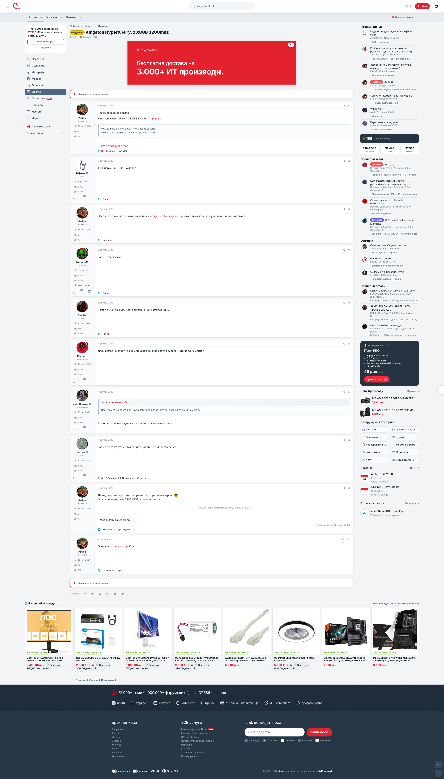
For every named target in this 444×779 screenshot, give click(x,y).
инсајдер (254, 740)
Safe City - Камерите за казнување (391, 95)
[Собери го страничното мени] (8, 6)
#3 (349, 209)
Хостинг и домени (382, 213)
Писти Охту (74, 430)
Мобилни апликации (383, 75)
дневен (290, 740)
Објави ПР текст (190, 737)
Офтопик (367, 240)
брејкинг (273, 740)
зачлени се (319, 732)
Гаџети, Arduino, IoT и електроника (391, 58)
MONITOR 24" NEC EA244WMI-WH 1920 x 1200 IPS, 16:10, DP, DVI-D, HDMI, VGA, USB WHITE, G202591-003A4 (147, 660)
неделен (307, 740)
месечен (325, 740)
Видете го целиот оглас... (114, 146)
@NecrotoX (161, 216)
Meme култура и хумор (384, 252)
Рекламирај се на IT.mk (197, 729)
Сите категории (405, 459)
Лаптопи (371, 429)
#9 (349, 488)
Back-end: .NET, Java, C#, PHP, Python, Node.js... (398, 233)
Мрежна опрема (406, 444)
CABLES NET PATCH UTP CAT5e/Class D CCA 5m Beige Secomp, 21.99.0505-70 (245, 659)
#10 (348, 539)
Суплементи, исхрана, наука (387, 271)
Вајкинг (80, 173)
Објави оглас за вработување (197, 740)
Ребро (75, 37)
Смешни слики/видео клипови (388, 245)
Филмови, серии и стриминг (387, 265)
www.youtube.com (86, 285)
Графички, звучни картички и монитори (394, 89)
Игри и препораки (382, 129)
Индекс (116, 748)
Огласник (51, 17)
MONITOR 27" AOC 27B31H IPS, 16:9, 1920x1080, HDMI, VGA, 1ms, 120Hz (45, 659)
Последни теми (372, 159)
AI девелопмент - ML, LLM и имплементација (396, 194)
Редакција (186, 744)
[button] (41, 17)
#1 (349, 105)
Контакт (185, 748)
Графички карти (405, 429)
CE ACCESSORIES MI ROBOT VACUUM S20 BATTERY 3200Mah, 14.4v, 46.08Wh (196, 659)
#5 (349, 302)
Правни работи (189, 756)
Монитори (402, 452)
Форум (32, 17)
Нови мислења (404, 17)
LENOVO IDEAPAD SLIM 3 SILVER (392, 290)
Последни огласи (373, 286)
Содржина (117, 729)
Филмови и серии (380, 258)
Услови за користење (193, 752)
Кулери (400, 437)
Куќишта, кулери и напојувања (400, 335)
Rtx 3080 (383, 82)
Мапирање (118, 756)
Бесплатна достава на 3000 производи (395, 603)
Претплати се (374, 379)
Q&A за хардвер (380, 42)
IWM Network (325, 771)
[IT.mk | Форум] (16, 6)
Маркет (412, 391)
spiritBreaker (80, 404)
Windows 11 (376, 108)
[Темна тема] (409, 6)
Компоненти (373, 452)
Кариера (411, 503)
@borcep (177, 216)
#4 (349, 249)
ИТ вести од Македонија (385, 103)
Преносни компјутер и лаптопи (397, 300)
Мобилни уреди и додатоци (395, 319)
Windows (377, 116)
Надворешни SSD (376, 444)
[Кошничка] (436, 6)
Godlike (82, 315)
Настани (116, 752)
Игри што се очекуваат (384, 122)
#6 (349, 343)
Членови (71, 17)
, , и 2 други (125, 478)
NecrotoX (82, 262)
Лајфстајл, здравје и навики (387, 279)
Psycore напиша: (114, 402)
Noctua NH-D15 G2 (386, 325)
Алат (369, 459)
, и (117, 529)
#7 (349, 391)
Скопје (74, 199)
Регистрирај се (45, 41)
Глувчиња (372, 437)
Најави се (45, 47)
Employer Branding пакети (195, 733)
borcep (80, 452)
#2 (349, 161)
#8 (349, 440)
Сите (413, 467)
